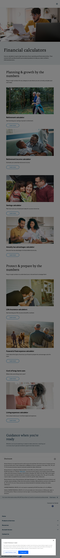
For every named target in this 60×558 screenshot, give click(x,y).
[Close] (53, 540)
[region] (28, 547)
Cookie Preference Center (10, 552)
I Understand (23, 552)
